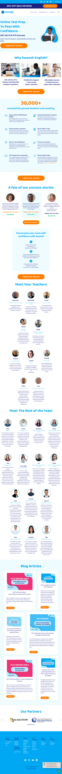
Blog (58, 12)
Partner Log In (17, 752)
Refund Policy (25, 749)
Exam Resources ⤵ (43, 12)
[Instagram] (44, 1)
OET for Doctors (34, 742)
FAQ (6, 745)
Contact (7, 743)
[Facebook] (41, 1)
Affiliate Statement (25, 752)
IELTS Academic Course (43, 743)
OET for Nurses (34, 745)
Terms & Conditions (26, 741)
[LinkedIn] (50, 1)
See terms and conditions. (50, 163)
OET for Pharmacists (35, 748)
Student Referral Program (16, 743)
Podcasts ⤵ (52, 12)
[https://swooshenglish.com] (7, 12)
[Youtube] (47, 1)
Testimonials (8, 742)
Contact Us (58, 2)
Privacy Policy (25, 744)
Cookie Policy (26, 747)
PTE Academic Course (52, 743)
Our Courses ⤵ (33, 12)
